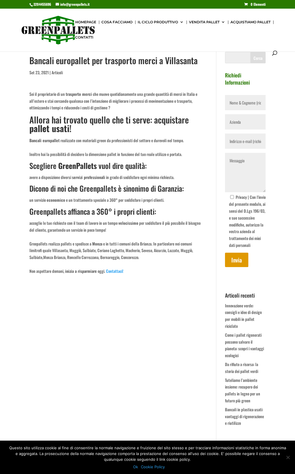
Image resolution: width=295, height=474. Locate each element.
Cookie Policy (153, 467)
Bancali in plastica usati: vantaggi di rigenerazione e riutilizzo (244, 416)
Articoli (57, 72)
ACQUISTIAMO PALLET (250, 22)
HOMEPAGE (85, 22)
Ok (135, 467)
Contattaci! (114, 271)
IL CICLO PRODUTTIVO (158, 22)
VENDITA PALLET (204, 22)
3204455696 (42, 4)
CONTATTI (84, 37)
